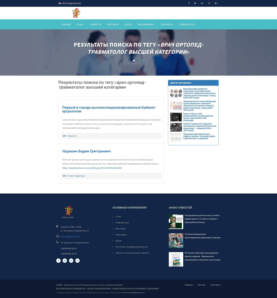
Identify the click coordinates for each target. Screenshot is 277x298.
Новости (96, 24)
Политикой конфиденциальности (133, 292)
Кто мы (201, 285)
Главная (66, 24)
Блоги (128, 24)
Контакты (167, 24)
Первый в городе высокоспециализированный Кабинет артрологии (108, 109)
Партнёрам (121, 234)
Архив (118, 240)
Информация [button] (146, 24)
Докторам (120, 228)
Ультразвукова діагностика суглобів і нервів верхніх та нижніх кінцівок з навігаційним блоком (202, 219)
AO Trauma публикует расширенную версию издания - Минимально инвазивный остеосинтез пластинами (202, 256)
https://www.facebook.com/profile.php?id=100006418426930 (92, 167)
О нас (118, 216)
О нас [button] (80, 24)
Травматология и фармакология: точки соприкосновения (93, 284)
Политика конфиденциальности (131, 246)
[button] (217, 3)
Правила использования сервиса (132, 252)
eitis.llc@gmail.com (71, 3)
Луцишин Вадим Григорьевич (86, 151)
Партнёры (113, 24)
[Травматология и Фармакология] (134, 60)
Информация (122, 222)
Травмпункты (187, 24)
